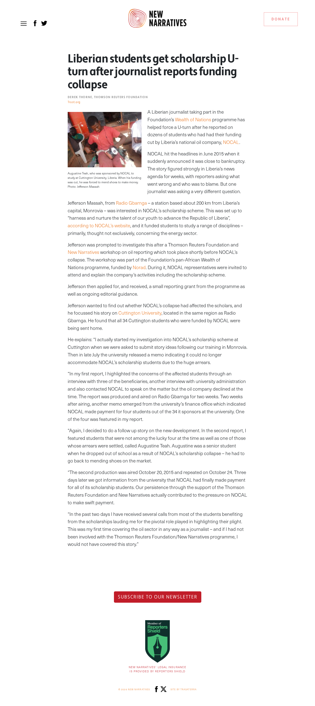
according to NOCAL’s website (99, 225)
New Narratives (83, 252)
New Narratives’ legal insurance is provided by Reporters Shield (157, 669)
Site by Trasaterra (184, 689)
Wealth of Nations (193, 119)
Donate (280, 19)
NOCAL (231, 142)
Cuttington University (139, 312)
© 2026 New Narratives (134, 689)
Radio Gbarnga (131, 202)
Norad (139, 267)
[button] (24, 24)
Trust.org (74, 102)
